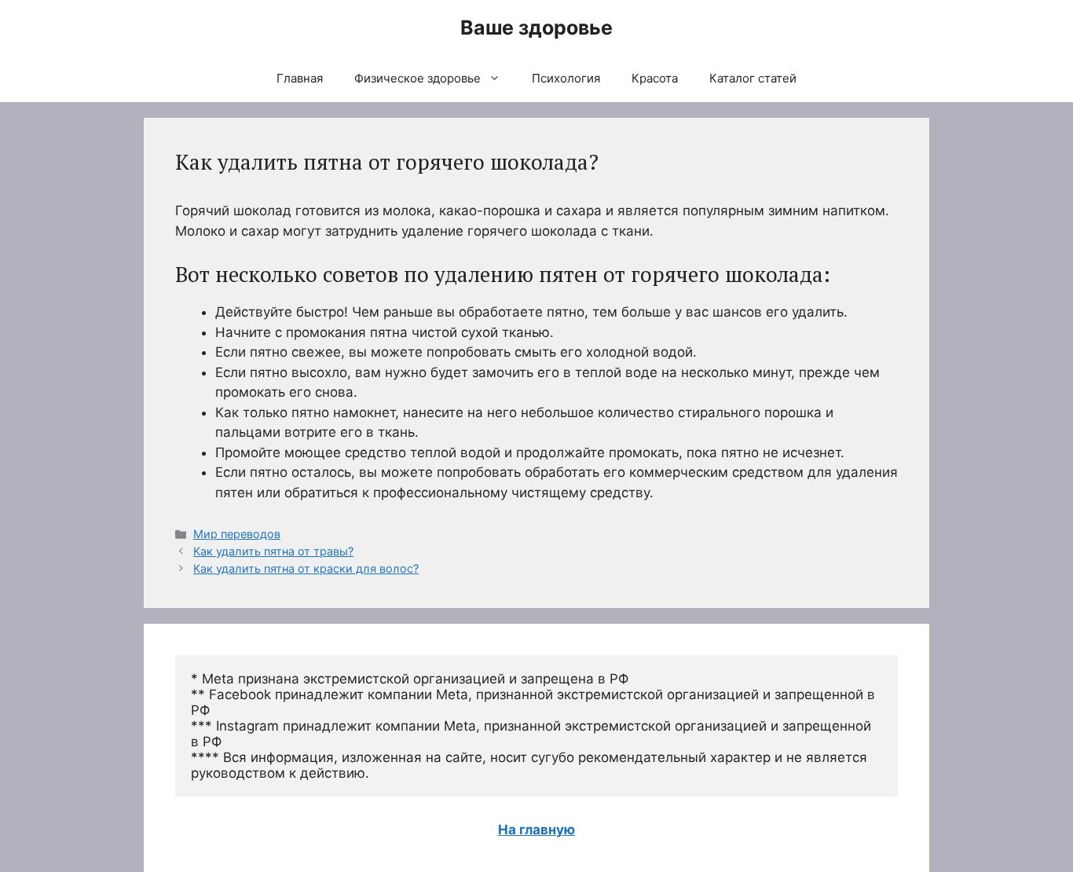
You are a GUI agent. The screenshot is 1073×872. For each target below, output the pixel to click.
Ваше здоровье (536, 27)
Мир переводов (236, 533)
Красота (655, 78)
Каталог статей (753, 78)
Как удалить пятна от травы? (273, 551)
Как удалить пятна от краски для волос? (306, 568)
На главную (536, 829)
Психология (566, 78)
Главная (299, 78)
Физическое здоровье (417, 78)
